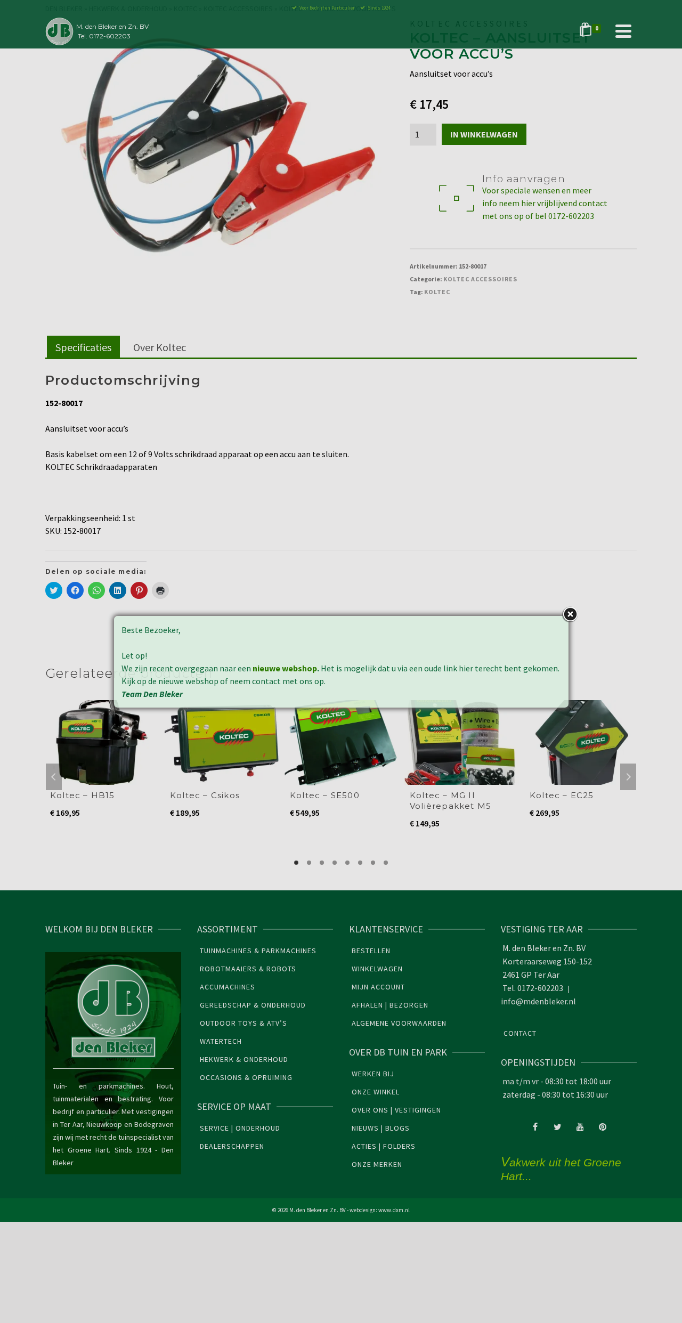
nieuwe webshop (285, 668)
